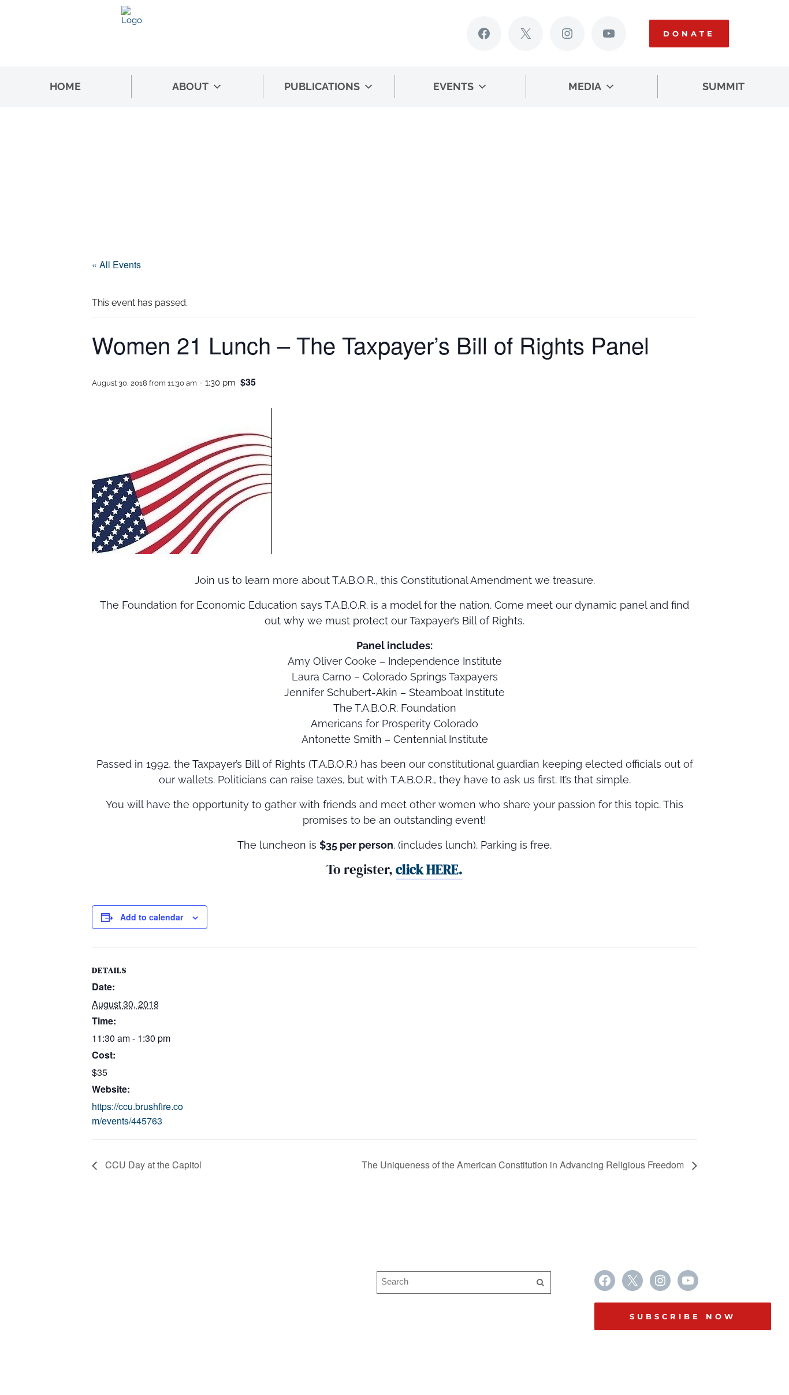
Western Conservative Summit (264, 1277)
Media (584, 86)
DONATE (689, 33)
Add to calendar (151, 917)
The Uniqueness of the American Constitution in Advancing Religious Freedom (524, 1164)
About (190, 86)
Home (65, 86)
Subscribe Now (683, 1316)
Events (453, 86)
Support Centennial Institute (258, 1299)
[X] (525, 33)
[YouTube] (608, 33)
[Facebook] (484, 33)
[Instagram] (567, 33)
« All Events (116, 264)
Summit (723, 86)
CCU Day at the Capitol (152, 1164)
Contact (216, 1322)
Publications (322, 86)
